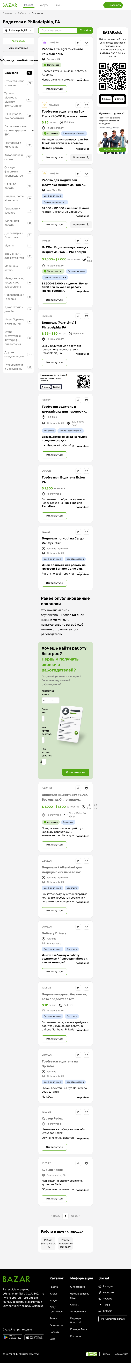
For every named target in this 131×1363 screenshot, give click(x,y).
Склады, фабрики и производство (13, 171)
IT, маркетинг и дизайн (13, 309)
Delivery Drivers (54, 933)
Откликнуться (54, 88)
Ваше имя (43, 711)
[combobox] (48, 700)
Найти (87, 30)
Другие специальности (14, 354)
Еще (57, 5)
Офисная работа (10, 186)
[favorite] (86, 42)
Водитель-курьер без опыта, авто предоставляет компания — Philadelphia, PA (64, 999)
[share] (78, 42)
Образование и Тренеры (14, 297)
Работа (28, 5)
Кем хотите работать (43, 731)
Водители (11, 73)
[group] (18, 45)
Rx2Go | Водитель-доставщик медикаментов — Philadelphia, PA (65, 252)
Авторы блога (78, 1311)
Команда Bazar (79, 1329)
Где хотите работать (47, 752)
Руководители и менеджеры (13, 367)
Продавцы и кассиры (12, 210)
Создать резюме (75, 772)
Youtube (107, 1298)
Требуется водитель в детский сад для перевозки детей (63, 411)
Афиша (53, 1318)
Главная (7, 13)
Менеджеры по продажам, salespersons (14, 282)
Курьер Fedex (52, 1118)
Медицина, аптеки (11, 268)
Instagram (108, 1286)
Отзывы (74, 1304)
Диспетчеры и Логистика (13, 235)
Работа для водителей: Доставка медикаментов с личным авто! (62, 185)
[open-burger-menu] (126, 5)
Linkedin (107, 1310)
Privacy (106, 1353)
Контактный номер (43, 692)
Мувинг (9, 245)
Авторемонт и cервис (13, 157)
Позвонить (79, 157)
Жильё (53, 1293)
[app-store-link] (34, 1337)
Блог (52, 1338)
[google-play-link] (12, 1337)
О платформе (77, 1286)
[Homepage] (10, 5)
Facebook (108, 1292)
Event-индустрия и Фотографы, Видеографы (12, 338)
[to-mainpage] (16, 1279)
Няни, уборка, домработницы (14, 116)
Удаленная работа (11, 223)
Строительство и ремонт (14, 83)
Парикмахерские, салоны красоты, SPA (15, 130)
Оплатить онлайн (115, 1318)
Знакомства (56, 1325)
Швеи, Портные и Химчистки (14, 321)
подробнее (82, 80)
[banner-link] (65, 381)
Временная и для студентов (14, 256)
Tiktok (106, 1304)
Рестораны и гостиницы (12, 145)
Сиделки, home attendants (14, 198)
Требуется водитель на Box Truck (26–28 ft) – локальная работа (64, 116)
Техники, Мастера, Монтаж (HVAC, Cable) (12, 100)
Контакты (75, 1336)
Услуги (44, 5)
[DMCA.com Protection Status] (91, 1354)
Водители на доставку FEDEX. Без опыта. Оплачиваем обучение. (65, 799)
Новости (54, 1332)
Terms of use (121, 1353)
